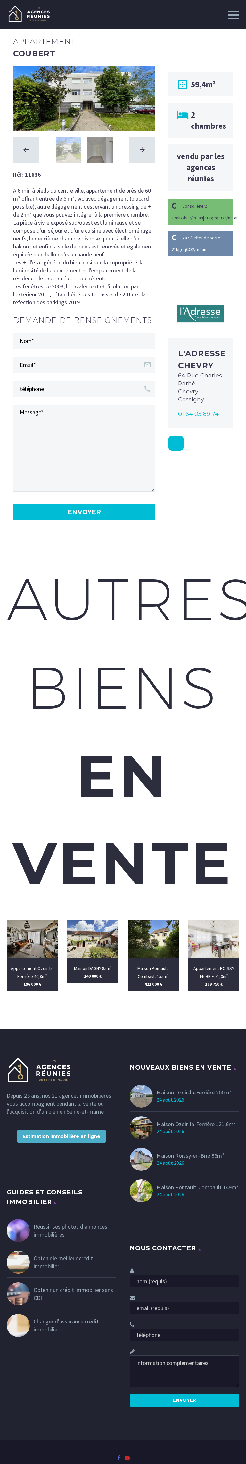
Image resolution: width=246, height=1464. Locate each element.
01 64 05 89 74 (198, 413)
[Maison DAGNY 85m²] (92, 939)
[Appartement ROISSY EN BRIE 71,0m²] (213, 939)
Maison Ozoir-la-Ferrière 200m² (194, 1092)
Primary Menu (233, 15)
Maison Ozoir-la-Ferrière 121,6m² (196, 1124)
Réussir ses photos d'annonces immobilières (70, 1230)
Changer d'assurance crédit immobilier (66, 1325)
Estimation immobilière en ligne (61, 1136)
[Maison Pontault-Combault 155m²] (153, 939)
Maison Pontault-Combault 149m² (198, 1187)
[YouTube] (127, 1457)
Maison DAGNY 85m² (93, 968)
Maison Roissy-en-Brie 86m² (190, 1155)
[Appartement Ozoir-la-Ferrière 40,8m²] (32, 939)
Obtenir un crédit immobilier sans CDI (73, 1293)
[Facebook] (118, 1457)
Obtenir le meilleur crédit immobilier (63, 1262)
